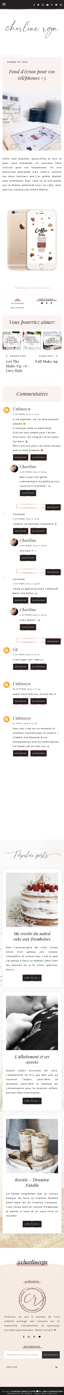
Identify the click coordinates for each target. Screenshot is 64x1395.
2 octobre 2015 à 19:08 (26, 584)
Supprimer (38, 457)
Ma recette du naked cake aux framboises (32, 936)
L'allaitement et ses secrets (32, 1059)
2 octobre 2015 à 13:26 (26, 519)
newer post (17, 356)
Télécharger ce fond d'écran (32, 288)
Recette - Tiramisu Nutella (32, 1182)
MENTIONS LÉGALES (45, 1393)
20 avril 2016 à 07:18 (25, 723)
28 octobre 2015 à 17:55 (27, 689)
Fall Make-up (46, 361)
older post (47, 356)
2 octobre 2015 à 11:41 (26, 414)
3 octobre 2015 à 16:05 (33, 472)
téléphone (17, 303)
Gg (15, 649)
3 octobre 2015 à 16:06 (33, 546)
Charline (28, 466)
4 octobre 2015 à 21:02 (26, 654)
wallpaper (17, 308)
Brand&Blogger (52, 1391)
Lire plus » (32, 978)
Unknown (22, 408)
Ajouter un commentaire (43, 770)
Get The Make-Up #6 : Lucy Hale (17, 366)
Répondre (20, 457)
